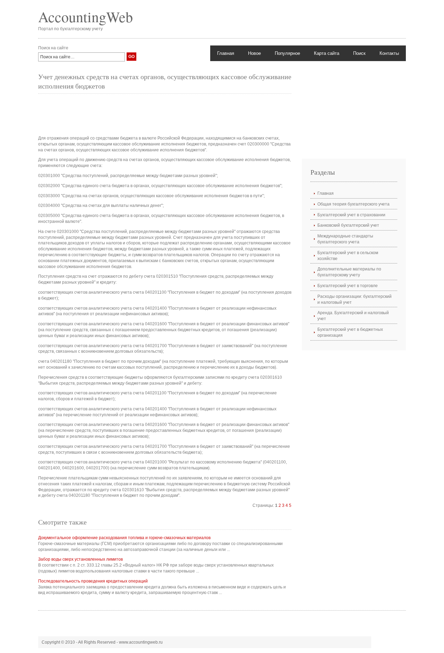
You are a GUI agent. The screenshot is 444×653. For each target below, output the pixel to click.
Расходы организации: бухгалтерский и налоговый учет (354, 299)
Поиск (359, 53)
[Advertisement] (164, 114)
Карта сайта (326, 53)
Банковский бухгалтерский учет (348, 225)
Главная (225, 53)
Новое (254, 53)
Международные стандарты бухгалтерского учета (345, 239)
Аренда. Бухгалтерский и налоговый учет (353, 315)
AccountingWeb (85, 16)
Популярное (287, 53)
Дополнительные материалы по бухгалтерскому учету (349, 272)
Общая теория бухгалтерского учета (353, 204)
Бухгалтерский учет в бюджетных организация (350, 332)
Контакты (389, 53)
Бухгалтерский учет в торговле (347, 285)
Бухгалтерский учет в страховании (351, 214)
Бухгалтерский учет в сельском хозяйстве (347, 255)
